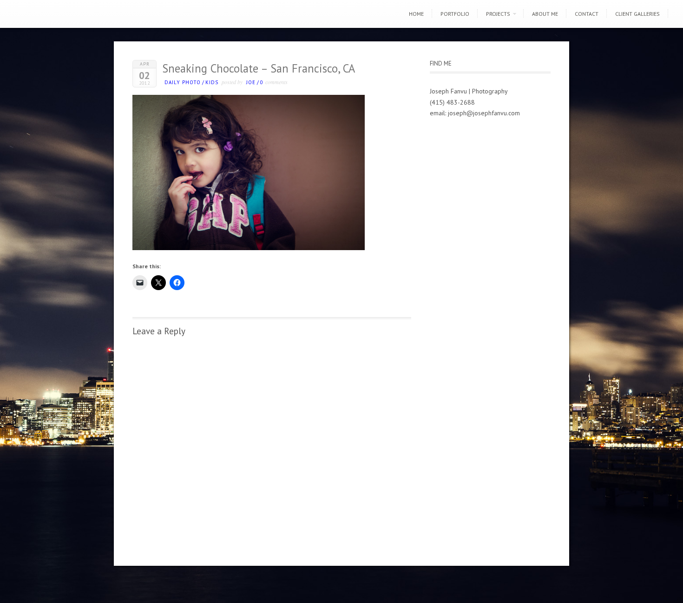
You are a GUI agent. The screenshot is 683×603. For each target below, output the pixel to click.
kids (211, 82)
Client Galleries (637, 13)
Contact (586, 13)
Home (416, 13)
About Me (545, 13)
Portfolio (454, 13)
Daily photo (182, 82)
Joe (251, 82)
